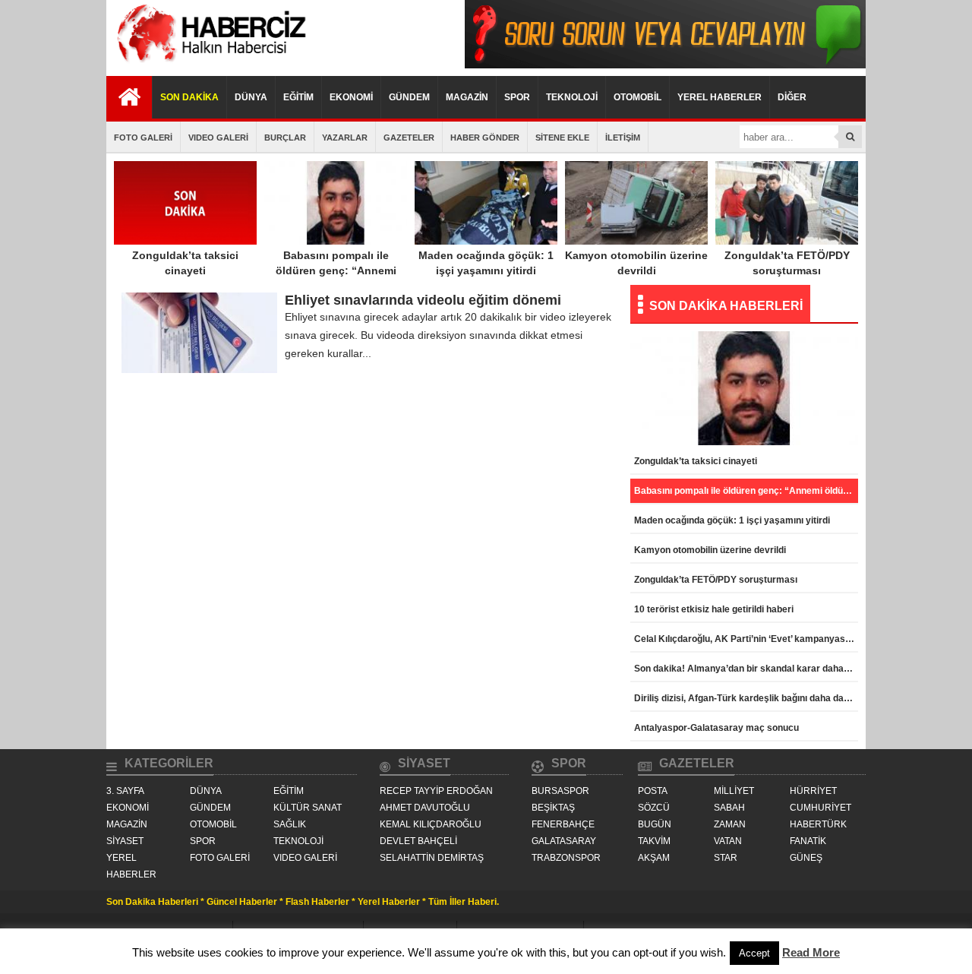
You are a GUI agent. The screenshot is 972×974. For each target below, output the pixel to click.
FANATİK (808, 841)
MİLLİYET (734, 791)
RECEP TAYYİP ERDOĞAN (436, 791)
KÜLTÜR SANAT (307, 807)
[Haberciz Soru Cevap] (665, 64)
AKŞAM (654, 857)
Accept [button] (754, 953)
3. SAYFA (125, 791)
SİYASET (125, 841)
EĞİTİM (298, 97)
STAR (725, 857)
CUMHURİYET (820, 807)
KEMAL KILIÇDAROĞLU (430, 824)
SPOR (517, 97)
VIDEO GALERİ (218, 137)
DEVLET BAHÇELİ (418, 841)
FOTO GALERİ (143, 137)
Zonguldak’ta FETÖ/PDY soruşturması (787, 263)
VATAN (728, 841)
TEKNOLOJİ (572, 97)
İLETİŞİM (622, 137)
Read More (811, 952)
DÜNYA (251, 97)
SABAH (729, 807)
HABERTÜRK (818, 824)
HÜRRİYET (813, 791)
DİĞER (792, 97)
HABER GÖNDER (484, 137)
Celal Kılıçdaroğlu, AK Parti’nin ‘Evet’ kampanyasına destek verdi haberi (746, 639)
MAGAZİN (467, 97)
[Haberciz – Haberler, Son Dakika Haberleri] (208, 64)
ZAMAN (730, 824)
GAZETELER (408, 137)
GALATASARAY (564, 841)
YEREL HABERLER (719, 97)
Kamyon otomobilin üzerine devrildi (636, 263)
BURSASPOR (560, 791)
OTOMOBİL (637, 97)
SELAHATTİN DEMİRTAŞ (432, 857)
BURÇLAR (285, 137)
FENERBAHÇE (563, 824)
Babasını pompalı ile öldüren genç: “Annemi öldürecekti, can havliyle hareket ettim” (336, 278)
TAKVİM (654, 841)
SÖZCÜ (654, 807)
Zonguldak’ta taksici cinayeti (185, 263)
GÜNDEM (409, 97)
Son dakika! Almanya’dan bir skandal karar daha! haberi (746, 668)
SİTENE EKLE (562, 137)
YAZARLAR (345, 137)
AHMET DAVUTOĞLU (425, 807)
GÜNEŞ (806, 857)
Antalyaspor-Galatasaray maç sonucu (716, 728)
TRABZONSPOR (566, 857)
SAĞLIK (289, 824)
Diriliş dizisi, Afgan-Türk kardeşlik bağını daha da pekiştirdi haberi (746, 698)
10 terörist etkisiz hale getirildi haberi (714, 609)
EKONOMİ (351, 97)
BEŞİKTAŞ (553, 807)
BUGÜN (654, 824)
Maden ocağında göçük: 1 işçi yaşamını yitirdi (486, 263)
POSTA (652, 791)
